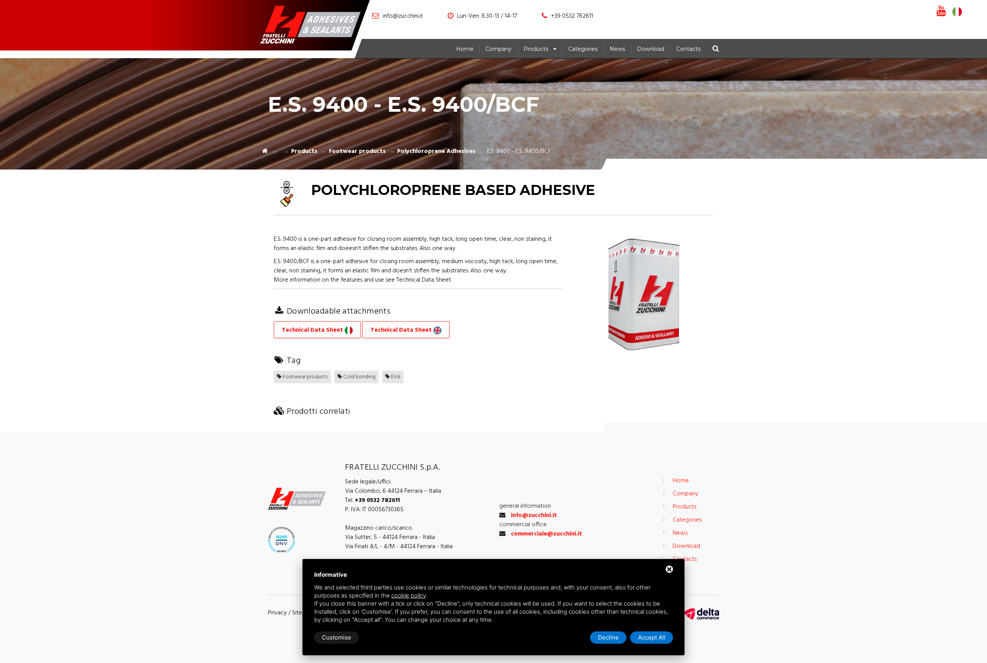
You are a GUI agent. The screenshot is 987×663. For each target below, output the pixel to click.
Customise (336, 637)
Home (464, 48)
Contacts (688, 48)
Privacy (277, 613)
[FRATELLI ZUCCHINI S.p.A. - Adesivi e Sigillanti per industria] (314, 26)
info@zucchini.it (403, 16)
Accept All (651, 637)
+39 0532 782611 (572, 16)
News (617, 48)
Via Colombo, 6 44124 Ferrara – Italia (393, 491)
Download (650, 48)
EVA (395, 377)
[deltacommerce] (701, 614)
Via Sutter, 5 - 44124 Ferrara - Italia (390, 537)
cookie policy (408, 595)
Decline (608, 637)
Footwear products (357, 151)
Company (498, 48)
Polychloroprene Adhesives (436, 151)
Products (536, 48)
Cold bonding (359, 377)
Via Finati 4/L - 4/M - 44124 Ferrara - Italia (399, 547)
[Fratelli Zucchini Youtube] (941, 12)
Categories (583, 48)
